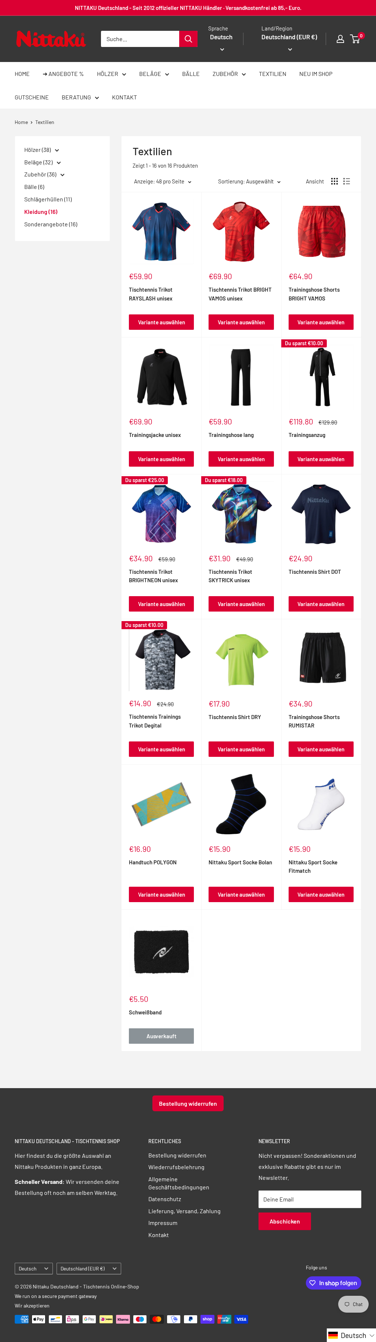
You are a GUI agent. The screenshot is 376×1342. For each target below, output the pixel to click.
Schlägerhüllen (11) (48, 199)
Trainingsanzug (307, 434)
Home (21, 122)
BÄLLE (191, 73)
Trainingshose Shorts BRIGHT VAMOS (314, 293)
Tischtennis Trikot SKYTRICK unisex (230, 575)
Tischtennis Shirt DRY (235, 717)
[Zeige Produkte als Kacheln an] (334, 181)
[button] (351, 1335)
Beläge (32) (39, 161)
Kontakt (158, 1234)
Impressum (162, 1222)
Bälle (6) (34, 186)
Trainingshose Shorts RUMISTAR (314, 721)
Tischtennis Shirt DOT (315, 571)
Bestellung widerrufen (188, 1103)
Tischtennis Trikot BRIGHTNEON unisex (153, 575)
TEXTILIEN (272, 73)
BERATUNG (76, 97)
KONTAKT (124, 97)
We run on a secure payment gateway (56, 1296)
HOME (22, 73)
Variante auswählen (161, 322)
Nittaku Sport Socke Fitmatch (313, 866)
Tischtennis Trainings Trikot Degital (155, 720)
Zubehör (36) (40, 174)
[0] (355, 38)
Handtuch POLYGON (153, 862)
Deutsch (27, 1268)
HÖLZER (107, 73)
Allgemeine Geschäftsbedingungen (178, 1182)
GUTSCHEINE (32, 97)
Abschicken (285, 1221)
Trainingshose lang (231, 434)
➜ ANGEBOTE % (63, 73)
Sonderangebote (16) (50, 223)
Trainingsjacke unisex (155, 434)
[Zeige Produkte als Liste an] (346, 181)
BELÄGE (150, 73)
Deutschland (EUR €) (83, 1268)
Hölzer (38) (38, 149)
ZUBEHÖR (225, 73)
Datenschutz (164, 1198)
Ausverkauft (162, 1036)
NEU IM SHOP (315, 73)
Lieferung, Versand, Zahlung (184, 1210)
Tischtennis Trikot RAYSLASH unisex (151, 293)
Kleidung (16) (40, 211)
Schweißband (145, 1012)
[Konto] (340, 39)
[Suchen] (188, 39)
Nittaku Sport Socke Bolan (240, 862)
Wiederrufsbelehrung (176, 1166)
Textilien (44, 122)
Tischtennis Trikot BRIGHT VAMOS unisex (240, 293)
